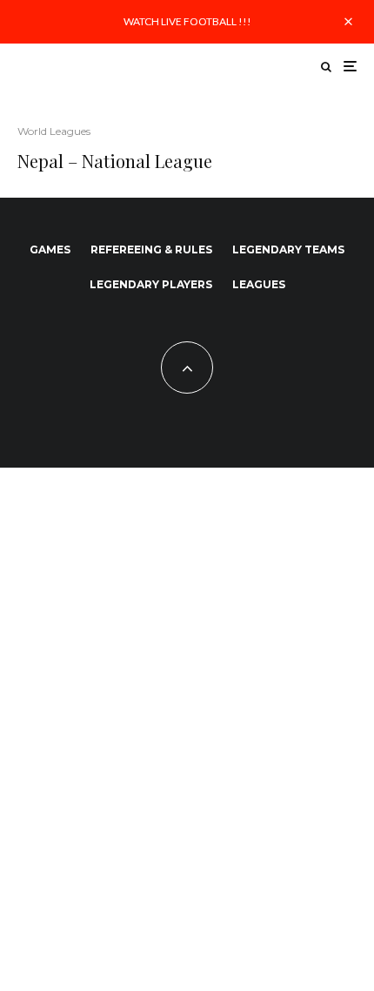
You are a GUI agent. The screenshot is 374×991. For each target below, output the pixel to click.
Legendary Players (151, 284)
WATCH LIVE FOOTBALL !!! (187, 21)
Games (50, 249)
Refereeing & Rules (151, 249)
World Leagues (53, 131)
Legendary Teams (288, 249)
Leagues (258, 284)
